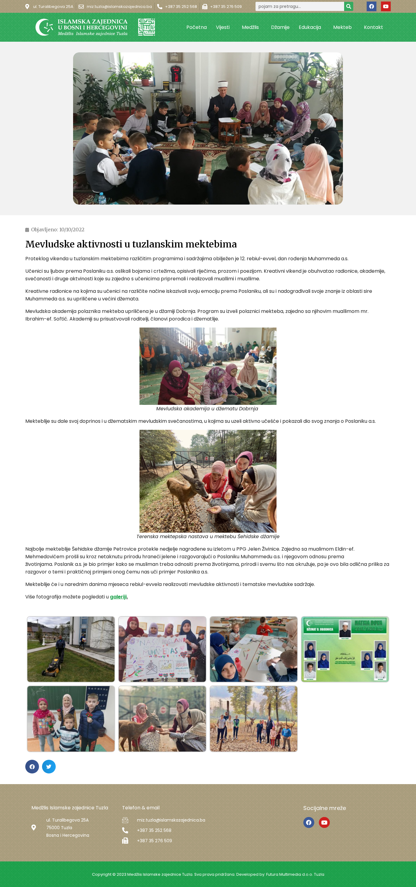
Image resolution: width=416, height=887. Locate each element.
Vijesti (223, 27)
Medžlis (250, 27)
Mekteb (342, 27)
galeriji (118, 596)
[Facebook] (371, 6)
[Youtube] (386, 6)
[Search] (348, 6)
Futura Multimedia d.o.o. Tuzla (295, 874)
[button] (32, 766)
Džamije (280, 27)
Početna (196, 27)
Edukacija (310, 27)
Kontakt (373, 27)
